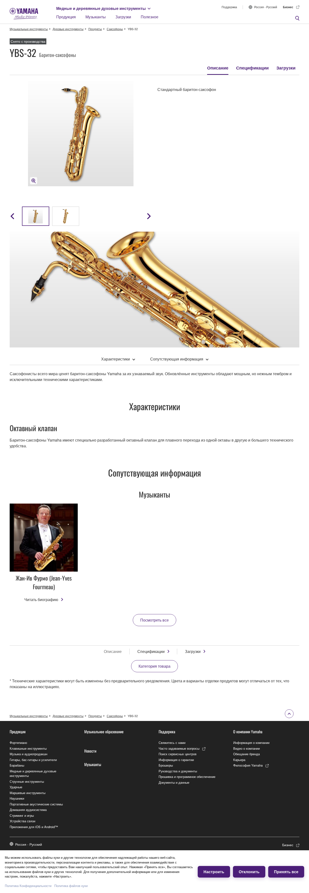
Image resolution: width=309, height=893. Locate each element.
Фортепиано (18, 742)
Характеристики (115, 359)
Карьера (239, 759)
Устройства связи (22, 821)
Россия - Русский (265, 7)
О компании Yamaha (247, 731)
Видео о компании (246, 748)
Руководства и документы (178, 771)
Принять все (286, 871)
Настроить (214, 871)
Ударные (16, 787)
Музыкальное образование (104, 731)
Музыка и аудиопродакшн (28, 754)
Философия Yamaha (248, 765)
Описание (217, 68)
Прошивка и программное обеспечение (187, 776)
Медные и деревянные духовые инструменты (101, 8)
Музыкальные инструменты (29, 29)
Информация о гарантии (176, 759)
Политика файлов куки (71, 885)
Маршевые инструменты (27, 792)
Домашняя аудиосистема (28, 809)
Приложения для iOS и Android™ (34, 826)
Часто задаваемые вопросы (179, 748)
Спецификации (252, 68)
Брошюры (166, 765)
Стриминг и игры (22, 815)
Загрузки (123, 17)
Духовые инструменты (68, 29)
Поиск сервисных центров (178, 754)
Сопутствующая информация (176, 359)
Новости (90, 751)
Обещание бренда (246, 754)
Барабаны (17, 765)
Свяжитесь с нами (172, 742)
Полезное (149, 17)
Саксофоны (115, 29)
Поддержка (229, 7)
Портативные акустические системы (36, 804)
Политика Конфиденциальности (28, 885)
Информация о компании (251, 742)
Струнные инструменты (27, 781)
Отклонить (249, 871)
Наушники (17, 798)
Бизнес (288, 7)
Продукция (66, 17)
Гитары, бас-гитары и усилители (33, 759)
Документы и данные (174, 782)
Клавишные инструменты (28, 748)
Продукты (95, 29)
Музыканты (95, 17)
